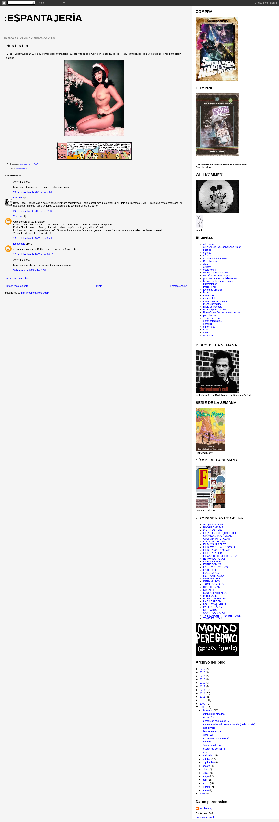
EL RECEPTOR (212, 561)
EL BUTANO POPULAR (216, 550)
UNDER (17, 197)
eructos (207, 266)
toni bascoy (205, 808)
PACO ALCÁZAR (212, 607)
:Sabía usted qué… (212, 745)
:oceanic (206, 741)
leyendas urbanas (213, 289)
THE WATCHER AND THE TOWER (222, 615)
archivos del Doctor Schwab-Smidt (222, 247)
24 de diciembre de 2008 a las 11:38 (33, 211)
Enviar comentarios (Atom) (35, 292)
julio (205, 769)
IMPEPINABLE (211, 578)
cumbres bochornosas (215, 258)
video (206, 332)
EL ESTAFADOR (212, 553)
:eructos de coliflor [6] (214, 748)
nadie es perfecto (212, 306)
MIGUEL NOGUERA (214, 598)
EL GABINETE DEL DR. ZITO (220, 555)
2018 (203, 672)
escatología (209, 269)
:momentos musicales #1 (215, 738)
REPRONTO (210, 610)
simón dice (209, 326)
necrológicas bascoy (214, 309)
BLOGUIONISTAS (213, 527)
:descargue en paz (212, 731)
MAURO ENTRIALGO (215, 592)
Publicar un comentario (17, 278)
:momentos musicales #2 (215, 721)
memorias (208, 295)
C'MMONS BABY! (213, 530)
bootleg (207, 249)
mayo (206, 776)
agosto (207, 766)
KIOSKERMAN (211, 587)
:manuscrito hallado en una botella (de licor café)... (229, 724)
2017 (203, 676)
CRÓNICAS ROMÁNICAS (217, 536)
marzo (206, 783)
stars (206, 329)
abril (205, 779)
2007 (203, 793)
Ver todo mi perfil (205, 817)
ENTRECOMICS (212, 564)
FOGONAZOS (211, 573)
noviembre (209, 755)
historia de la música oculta (218, 281)
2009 (203, 703)
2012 (203, 693)
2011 (203, 696)
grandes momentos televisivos (220, 278)
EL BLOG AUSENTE (214, 544)
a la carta (208, 244)
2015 (203, 682)
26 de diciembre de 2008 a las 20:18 (33, 254)
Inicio (99, 285)
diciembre (208, 710)
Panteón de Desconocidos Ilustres (222, 312)
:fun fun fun (208, 717)
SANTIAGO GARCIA (214, 612)
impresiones (210, 286)
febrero (207, 786)
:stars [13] (207, 734)
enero (206, 790)
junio (205, 773)
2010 (203, 700)
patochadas (21, 168)
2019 (203, 669)
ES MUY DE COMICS (215, 567)
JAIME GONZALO (213, 584)
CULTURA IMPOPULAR (216, 538)
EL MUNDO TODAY (214, 558)
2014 (203, 686)
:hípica (205, 752)
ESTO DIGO (210, 570)
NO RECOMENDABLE (215, 604)
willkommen (209, 335)
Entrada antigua (178, 285)
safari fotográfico (212, 321)
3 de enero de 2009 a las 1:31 (29, 270)
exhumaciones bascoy (215, 272)
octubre (207, 759)
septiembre (209, 762)
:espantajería (43, 18)
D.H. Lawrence (211, 261)
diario (206, 264)
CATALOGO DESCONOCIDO (219, 533)
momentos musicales (215, 301)
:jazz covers (208, 727)
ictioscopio (19, 243)
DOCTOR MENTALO (214, 541)
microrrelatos (210, 298)
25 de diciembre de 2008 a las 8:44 (32, 238)
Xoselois (18, 216)
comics (207, 252)
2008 (203, 707)
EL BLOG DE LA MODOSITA (219, 547)
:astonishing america (213, 714)
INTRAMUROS (211, 581)
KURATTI (208, 590)
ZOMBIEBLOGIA (212, 618)
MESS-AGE (210, 595)
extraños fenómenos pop (216, 275)
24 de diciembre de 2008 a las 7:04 (32, 192)
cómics (207, 255)
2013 (203, 689)
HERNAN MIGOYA (213, 575)
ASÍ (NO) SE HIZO (213, 524)
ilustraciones (210, 284)
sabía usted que (212, 318)
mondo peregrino (212, 303)
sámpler (207, 323)
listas (206, 292)
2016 (203, 679)
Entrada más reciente (16, 285)
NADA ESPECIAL (213, 601)
